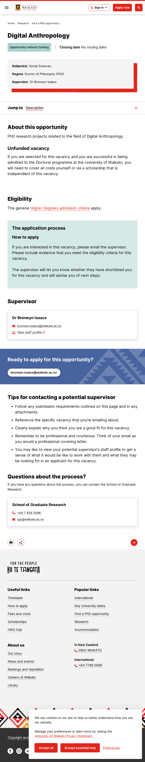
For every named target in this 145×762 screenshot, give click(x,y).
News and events (21, 661)
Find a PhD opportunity (45, 23)
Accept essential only (80, 748)
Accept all (46, 748)
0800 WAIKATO (90, 650)
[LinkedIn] (28, 753)
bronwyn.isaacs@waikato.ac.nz (39, 326)
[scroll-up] (134, 542)
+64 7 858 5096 (29, 513)
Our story (15, 653)
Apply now (122, 7)
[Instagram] (19, 753)
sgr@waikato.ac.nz (30, 519)
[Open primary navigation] (6, 7)
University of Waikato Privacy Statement (63, 736)
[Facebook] (10, 753)
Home (11, 23)
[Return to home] (26, 7)
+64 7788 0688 (90, 665)
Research (23, 23)
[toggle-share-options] (20, 542)
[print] (11, 542)
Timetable (15, 598)
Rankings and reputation (26, 669)
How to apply (18, 606)
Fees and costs (19, 614)
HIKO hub (15, 630)
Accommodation (87, 630)
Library (13, 685)
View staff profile (29, 332)
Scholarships (17, 622)
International (84, 598)
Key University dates (90, 606)
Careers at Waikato (22, 677)
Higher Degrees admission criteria (60, 208)
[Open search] (139, 7)
